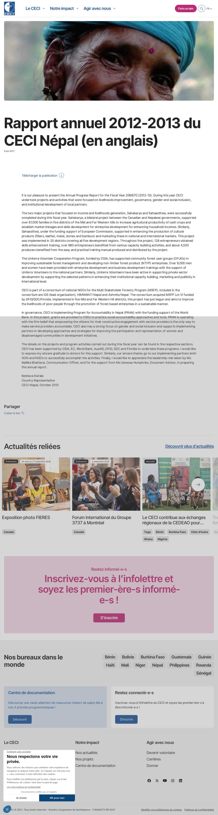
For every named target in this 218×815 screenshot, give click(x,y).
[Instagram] (174, 782)
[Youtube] (166, 782)
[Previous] (19, 484)
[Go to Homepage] (9, 8)
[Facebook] (150, 782)
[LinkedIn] (182, 782)
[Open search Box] (201, 8)
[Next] (198, 484)
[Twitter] (158, 782)
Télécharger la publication (39, 175)
